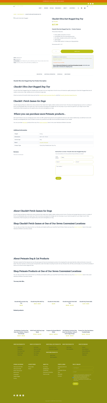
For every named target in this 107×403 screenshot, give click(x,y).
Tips (59, 372)
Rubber (34, 62)
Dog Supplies (31, 60)
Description (39, 74)
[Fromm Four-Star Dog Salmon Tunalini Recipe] (85, 320)
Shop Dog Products (19, 344)
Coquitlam (86, 58)
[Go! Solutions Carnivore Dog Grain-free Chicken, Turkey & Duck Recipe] (21, 320)
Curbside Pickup (62, 370)
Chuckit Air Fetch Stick (53, 301)
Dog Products (23, 60)
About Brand (67, 74)
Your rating (57, 157)
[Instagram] (92, 3)
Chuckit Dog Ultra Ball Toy (37, 301)
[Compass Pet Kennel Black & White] (53, 320)
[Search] (78, 8)
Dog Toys (37, 60)
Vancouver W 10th (18, 366)
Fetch (25, 62)
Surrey (78, 58)
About (65, 8)
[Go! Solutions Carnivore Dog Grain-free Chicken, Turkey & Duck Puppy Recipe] (69, 320)
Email (77, 161)
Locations (72, 8)
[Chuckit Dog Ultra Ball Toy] (37, 291)
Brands (46, 8)
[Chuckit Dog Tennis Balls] (85, 291)
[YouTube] (23, 395)
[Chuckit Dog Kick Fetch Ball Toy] (69, 291)
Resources (58, 8)
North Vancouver (73, 58)
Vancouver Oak (61, 58)
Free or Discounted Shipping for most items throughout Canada (67, 65)
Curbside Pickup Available (58, 62)
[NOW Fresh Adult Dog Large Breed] (37, 320)
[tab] (39, 74)
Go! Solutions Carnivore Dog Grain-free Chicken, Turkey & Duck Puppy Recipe (69, 332)
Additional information (49, 74)
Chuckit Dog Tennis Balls (86, 301)
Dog (22, 62)
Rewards (60, 374)
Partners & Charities (48, 372)
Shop (40, 8)
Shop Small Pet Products (53, 344)
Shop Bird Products (52, 352)
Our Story (45, 366)
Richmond (55, 58)
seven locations (43, 122)
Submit (58, 178)
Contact (60, 376)
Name (58, 161)
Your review (59, 166)
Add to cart (89, 2)
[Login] (81, 8)
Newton (82, 58)
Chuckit (18, 62)
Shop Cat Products (35, 344)
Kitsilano (67, 58)
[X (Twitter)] (90, 3)
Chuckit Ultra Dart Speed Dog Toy (68, 95)
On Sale (52, 8)
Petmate (29, 62)
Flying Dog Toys (44, 60)
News (29, 368)
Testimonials (46, 374)
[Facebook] (88, 3)
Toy (37, 62)
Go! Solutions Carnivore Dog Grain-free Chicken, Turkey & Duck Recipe (21, 332)
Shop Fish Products (68, 344)
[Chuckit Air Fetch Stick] (53, 291)
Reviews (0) (59, 74)
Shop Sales (31, 366)
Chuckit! (56, 21)
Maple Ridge (17, 376)
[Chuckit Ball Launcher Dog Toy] (21, 291)
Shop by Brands (83, 344)
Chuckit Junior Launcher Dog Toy (47, 95)
